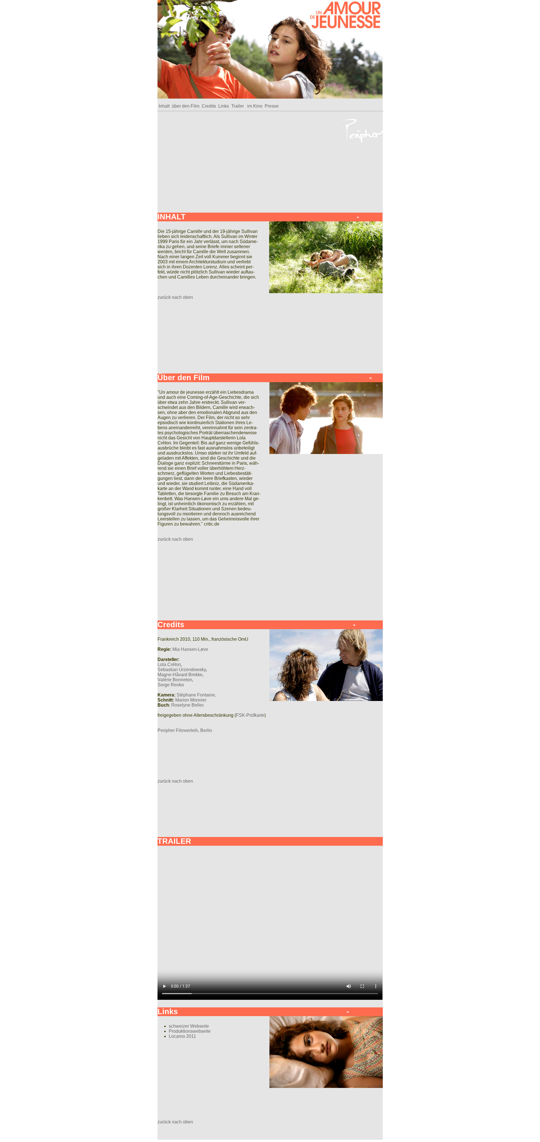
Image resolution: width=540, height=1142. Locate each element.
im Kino (255, 106)
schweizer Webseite (189, 1026)
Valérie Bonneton (175, 679)
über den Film (185, 106)
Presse (272, 106)
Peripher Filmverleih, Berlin (185, 730)
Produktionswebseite (190, 1031)
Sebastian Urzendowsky (182, 669)
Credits (209, 106)
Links (223, 106)
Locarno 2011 (182, 1036)
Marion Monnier (190, 700)
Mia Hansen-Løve (190, 649)
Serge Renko (171, 684)
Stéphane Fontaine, (196, 695)
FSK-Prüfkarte (250, 715)
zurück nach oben (175, 297)
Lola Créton (169, 664)
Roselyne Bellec (187, 705)
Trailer (238, 106)
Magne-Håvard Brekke (180, 674)
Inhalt (164, 106)
